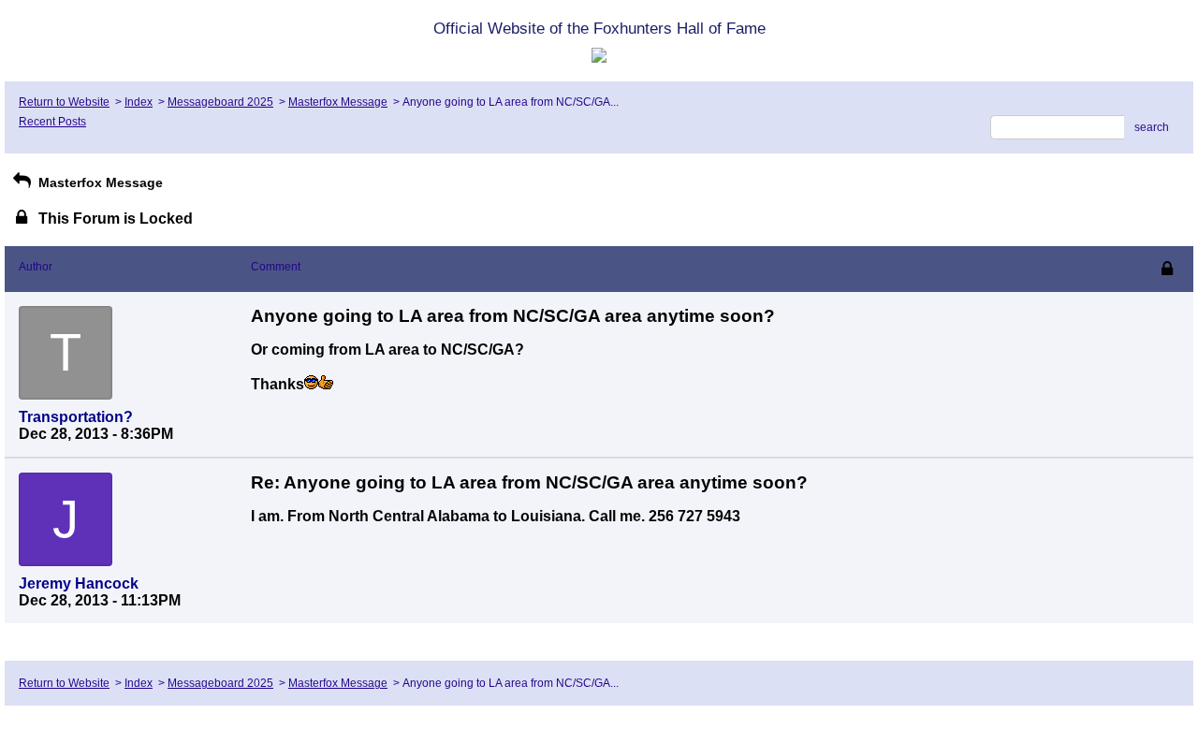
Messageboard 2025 (220, 102)
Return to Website (64, 102)
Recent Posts (52, 121)
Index (138, 102)
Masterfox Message (337, 102)
